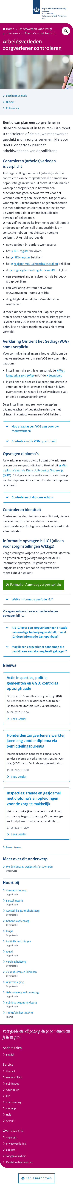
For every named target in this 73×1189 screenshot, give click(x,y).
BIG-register (22, 251)
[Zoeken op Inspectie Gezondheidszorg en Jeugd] (66, 31)
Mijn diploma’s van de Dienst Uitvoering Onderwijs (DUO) (35, 470)
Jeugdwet (55, 375)
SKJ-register (22, 257)
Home (10, 29)
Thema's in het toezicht (40, 33)
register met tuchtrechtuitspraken (36, 264)
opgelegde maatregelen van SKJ (34, 270)
